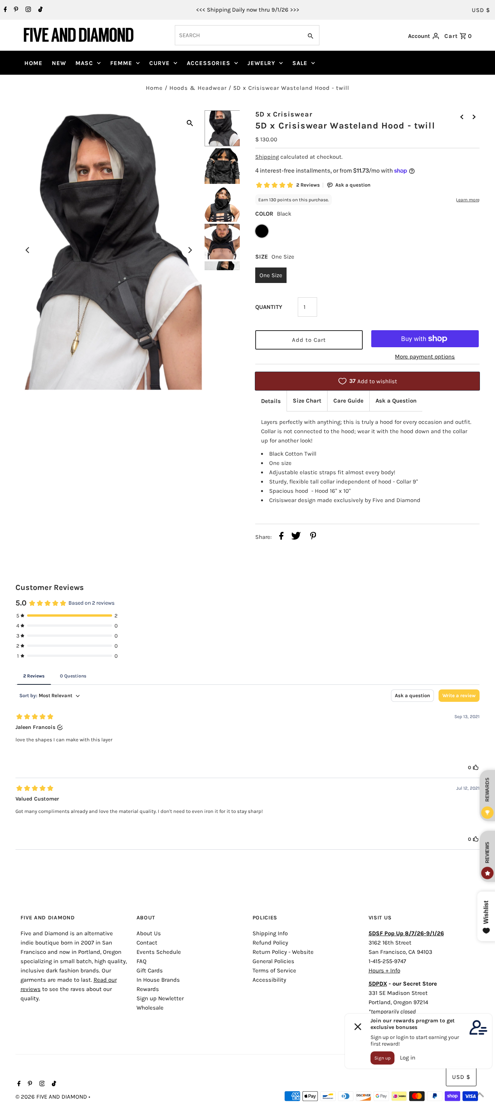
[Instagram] (27, 10)
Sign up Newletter (160, 998)
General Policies (273, 961)
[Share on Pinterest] (313, 537)
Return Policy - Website (283, 951)
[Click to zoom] (189, 122)
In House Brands (158, 979)
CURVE (159, 63)
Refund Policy (270, 942)
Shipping (267, 156)
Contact (147, 942)
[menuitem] (33, 63)
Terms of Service (274, 970)
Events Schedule (159, 951)
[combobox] (237, 35)
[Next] (189, 250)
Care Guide (348, 400)
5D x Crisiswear (283, 114)
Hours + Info (384, 970)
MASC (84, 63)
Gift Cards (150, 970)
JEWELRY (261, 63)
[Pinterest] (15, 10)
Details (271, 401)
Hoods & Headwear (198, 87)
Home (154, 87)
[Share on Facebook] (281, 537)
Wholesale (150, 1007)
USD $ (481, 10)
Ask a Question (396, 400)
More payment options (425, 356)
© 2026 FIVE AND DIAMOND (52, 1096)
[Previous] (27, 250)
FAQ (142, 961)
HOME (33, 63)
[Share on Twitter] (296, 537)
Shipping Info (270, 933)
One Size (270, 275)
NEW (59, 63)
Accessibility (269, 979)
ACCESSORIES (208, 63)
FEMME (121, 63)
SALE (299, 63)
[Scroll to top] (479, 1095)
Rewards (148, 989)
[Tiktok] (39, 10)
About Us (149, 933)
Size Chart (307, 400)
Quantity (268, 306)
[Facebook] (4, 10)
